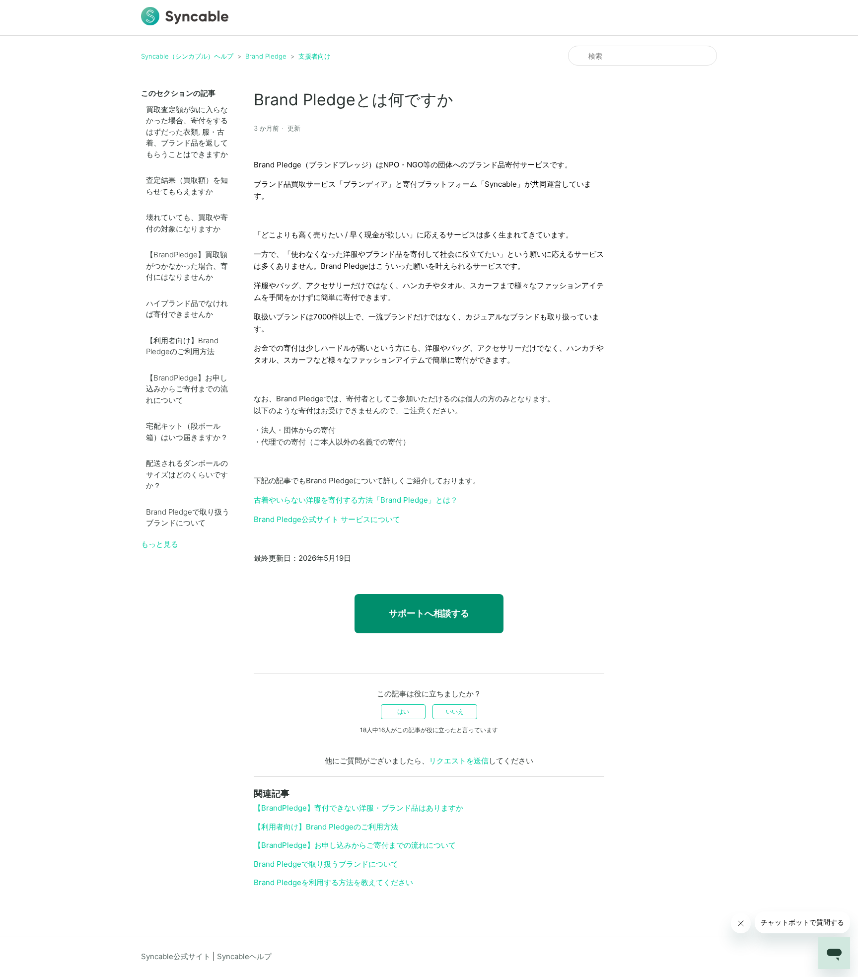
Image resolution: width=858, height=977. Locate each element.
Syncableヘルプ (244, 956)
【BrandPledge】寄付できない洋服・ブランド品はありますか (358, 808)
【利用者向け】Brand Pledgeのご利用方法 (182, 346)
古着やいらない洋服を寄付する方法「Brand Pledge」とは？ (356, 500)
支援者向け (314, 56)
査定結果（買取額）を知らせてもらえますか (187, 185)
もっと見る (159, 544)
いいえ (455, 711)
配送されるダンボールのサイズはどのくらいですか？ (187, 474)
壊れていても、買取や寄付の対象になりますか (187, 223)
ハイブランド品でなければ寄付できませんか (187, 309)
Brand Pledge (265, 56)
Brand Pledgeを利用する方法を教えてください (333, 882)
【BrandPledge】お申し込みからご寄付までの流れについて (187, 389)
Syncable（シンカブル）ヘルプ (187, 56)
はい (403, 711)
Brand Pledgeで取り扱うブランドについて (187, 517)
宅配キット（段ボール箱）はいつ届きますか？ (187, 431)
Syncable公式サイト (176, 956)
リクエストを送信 (459, 760)
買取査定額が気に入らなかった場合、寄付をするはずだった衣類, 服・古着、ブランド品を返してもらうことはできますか (187, 132)
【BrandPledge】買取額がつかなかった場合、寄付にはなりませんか (187, 266)
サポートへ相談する (429, 613)
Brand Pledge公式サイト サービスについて (327, 519)
